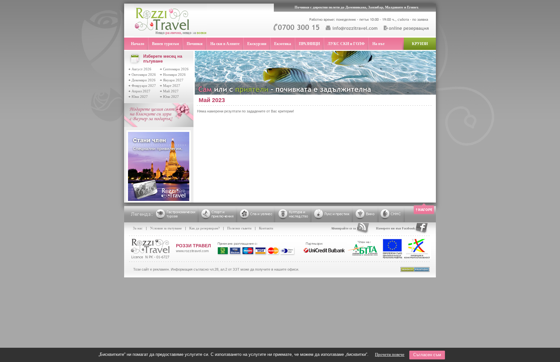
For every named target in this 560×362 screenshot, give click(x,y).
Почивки (195, 43)
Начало (137, 43)
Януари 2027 (173, 80)
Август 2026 (141, 69)
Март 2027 (171, 86)
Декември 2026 (144, 80)
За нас (138, 228)
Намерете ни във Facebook (395, 228)
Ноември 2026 (174, 74)
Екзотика (282, 43)
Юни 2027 (140, 97)
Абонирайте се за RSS (347, 228)
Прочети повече (389, 354)
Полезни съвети (239, 228)
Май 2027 (171, 91)
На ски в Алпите (224, 43)
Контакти (266, 228)
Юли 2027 (171, 97)
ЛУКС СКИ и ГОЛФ (346, 43)
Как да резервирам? (204, 228)
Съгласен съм (427, 354)
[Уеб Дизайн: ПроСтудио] (415, 271)
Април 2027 (141, 91)
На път (378, 43)
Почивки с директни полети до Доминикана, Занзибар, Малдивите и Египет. (357, 7)
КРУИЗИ (420, 43)
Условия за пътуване (166, 228)
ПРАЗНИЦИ (309, 43)
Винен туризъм (165, 43)
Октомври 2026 (144, 74)
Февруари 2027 (144, 86)
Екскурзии (256, 43)
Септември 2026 (176, 69)
